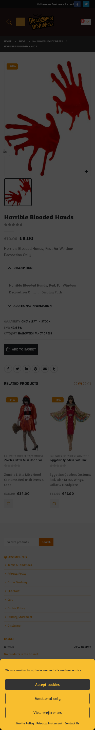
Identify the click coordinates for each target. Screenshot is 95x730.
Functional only (48, 698)
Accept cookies (47, 684)
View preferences (47, 712)
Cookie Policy (25, 723)
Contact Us (72, 723)
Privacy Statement (49, 723)
